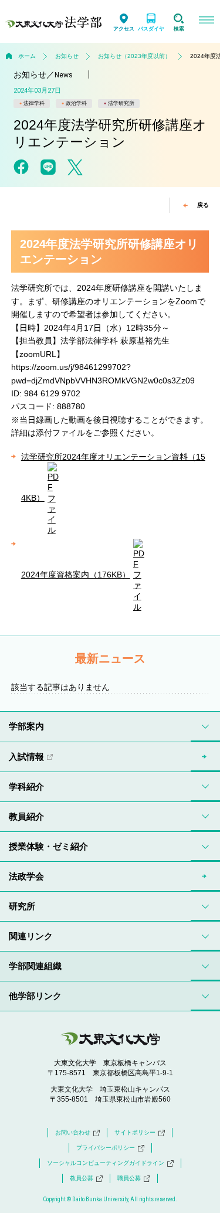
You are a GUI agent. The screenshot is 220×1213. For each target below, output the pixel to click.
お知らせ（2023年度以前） (134, 56)
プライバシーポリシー (105, 1147)
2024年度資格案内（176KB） (75, 574)
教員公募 (81, 1178)
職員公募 (129, 1178)
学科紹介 (26, 786)
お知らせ (67, 56)
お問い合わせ (72, 1132)
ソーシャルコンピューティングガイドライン (105, 1163)
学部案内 (26, 726)
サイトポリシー (134, 1132)
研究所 (22, 906)
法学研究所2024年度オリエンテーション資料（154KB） (113, 477)
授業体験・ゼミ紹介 (48, 846)
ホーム (27, 56)
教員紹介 (26, 816)
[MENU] (206, 21)
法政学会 (26, 876)
